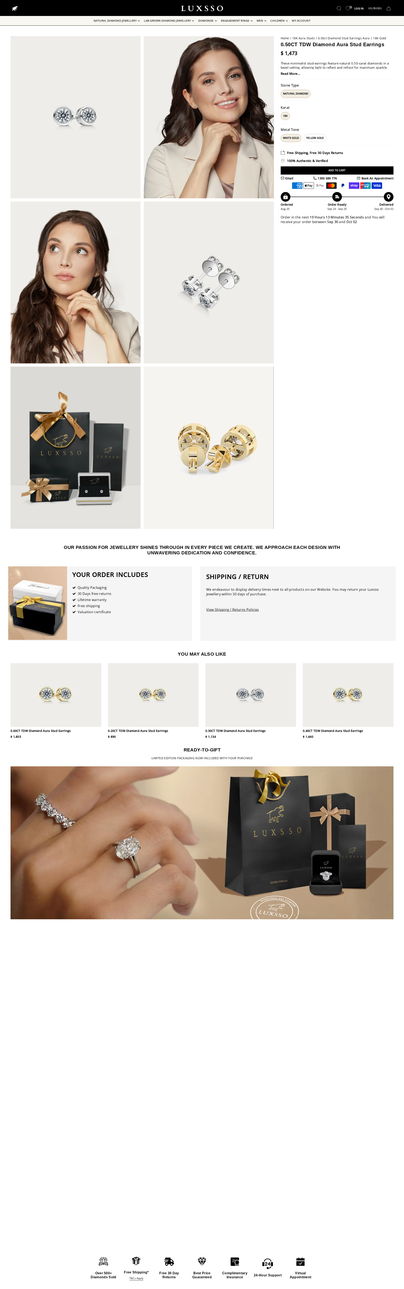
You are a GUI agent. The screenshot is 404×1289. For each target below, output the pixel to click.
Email (289, 178)
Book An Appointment (376, 178)
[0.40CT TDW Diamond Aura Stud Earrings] (348, 695)
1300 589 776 (327, 178)
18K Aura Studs (303, 38)
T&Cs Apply (136, 1278)
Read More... (290, 73)
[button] (339, 8)
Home (285, 38)
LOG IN (359, 8)
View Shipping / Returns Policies (232, 609)
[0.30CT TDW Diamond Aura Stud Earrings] (250, 695)
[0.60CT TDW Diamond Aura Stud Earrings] (56, 695)
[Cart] (388, 8)
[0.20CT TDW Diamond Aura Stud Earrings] (153, 695)
